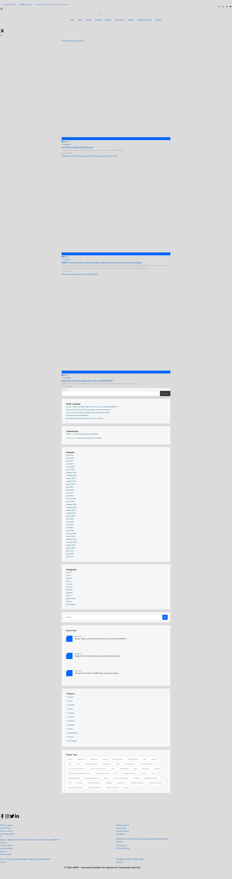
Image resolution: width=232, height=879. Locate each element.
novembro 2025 (71, 475)
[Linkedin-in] (17, 816)
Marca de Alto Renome (92, 778)
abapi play (94, 759)
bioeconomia (106, 764)
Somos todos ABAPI (94, 787)
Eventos (68, 581)
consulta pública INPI (146, 764)
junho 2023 (70, 554)
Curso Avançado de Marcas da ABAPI (85, 434)
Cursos (68, 575)
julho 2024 (69, 519)
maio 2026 (69, 461)
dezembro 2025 (71, 472)
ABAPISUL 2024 (117, 759)
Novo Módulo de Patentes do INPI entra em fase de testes (84, 418)
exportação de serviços (102, 773)
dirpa (135, 769)
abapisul (104, 759)
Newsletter (69, 593)
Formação (69, 584)
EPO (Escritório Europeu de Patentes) (79, 773)
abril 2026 (69, 464)
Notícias (66, 141)
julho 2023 (69, 551)
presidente (109, 783)
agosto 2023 (70, 548)
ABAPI (80, 20)
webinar (126, 787)
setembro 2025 (71, 481)
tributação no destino (112, 787)
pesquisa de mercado (93, 783)
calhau (118, 764)
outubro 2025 (70, 478)
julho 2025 (69, 487)
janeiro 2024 (70, 536)
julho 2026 (69, 455)
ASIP (69, 764)
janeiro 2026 (70, 470)
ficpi (116, 773)
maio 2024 (69, 525)
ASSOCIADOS (119, 20)
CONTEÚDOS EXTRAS (144, 20)
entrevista (157, 769)
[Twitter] (12, 816)
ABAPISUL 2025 (133, 759)
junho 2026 (70, 458)
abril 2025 (69, 496)
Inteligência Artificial (74, 778)
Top (1, 35)
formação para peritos (129, 773)
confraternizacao (130, 764)
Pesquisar (65, 389)
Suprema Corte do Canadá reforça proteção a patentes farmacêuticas (88, 410)
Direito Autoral (124, 769)
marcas (106, 778)
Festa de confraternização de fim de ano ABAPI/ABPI (87, 380)
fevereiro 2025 (71, 499)
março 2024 (70, 530)
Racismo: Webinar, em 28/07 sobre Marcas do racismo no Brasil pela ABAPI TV (92, 407)
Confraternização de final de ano (77, 147)
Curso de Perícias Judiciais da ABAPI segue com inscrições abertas (88, 412)
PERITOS (130, 20)
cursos (113, 769)
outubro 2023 (70, 545)
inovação (143, 773)
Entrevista (69, 578)
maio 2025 (69, 493)
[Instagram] (7, 816)
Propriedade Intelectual (155, 783)
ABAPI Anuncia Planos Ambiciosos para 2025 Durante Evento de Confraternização (102, 262)
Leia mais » (3, 842)
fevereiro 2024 (71, 533)
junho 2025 (70, 490)
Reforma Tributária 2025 (75, 787)
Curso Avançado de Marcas (76, 769)
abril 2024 (69, 528)
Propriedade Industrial (136, 783)
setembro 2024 (71, 513)
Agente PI (154, 759)
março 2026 (70, 467)
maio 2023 (69, 557)
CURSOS (89, 20)
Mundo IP (69, 590)
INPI (153, 773)
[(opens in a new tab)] (174, 830)
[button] (1, 9)
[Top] (2, 30)
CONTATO (158, 20)
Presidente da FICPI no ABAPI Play (77, 415)
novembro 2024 (71, 507)
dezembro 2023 (71, 539)
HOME (72, 20)
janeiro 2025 (70, 501)
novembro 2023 (71, 542)
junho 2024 (70, 522)
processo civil (121, 783)
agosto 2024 (70, 516)
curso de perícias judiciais (98, 769)
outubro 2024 (70, 510)
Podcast (69, 601)
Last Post (69, 587)
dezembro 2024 (71, 504)
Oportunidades (71, 598)
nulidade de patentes (151, 778)
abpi (144, 759)
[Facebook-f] (2, 816)
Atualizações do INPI (91, 764)
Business (69, 572)
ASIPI (78, 764)
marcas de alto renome (121, 778)
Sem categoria (70, 604)
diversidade (145, 769)
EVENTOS (108, 20)
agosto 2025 (70, 484)
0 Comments (67, 144)
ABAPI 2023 (81, 759)
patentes (79, 783)
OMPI (70, 783)
